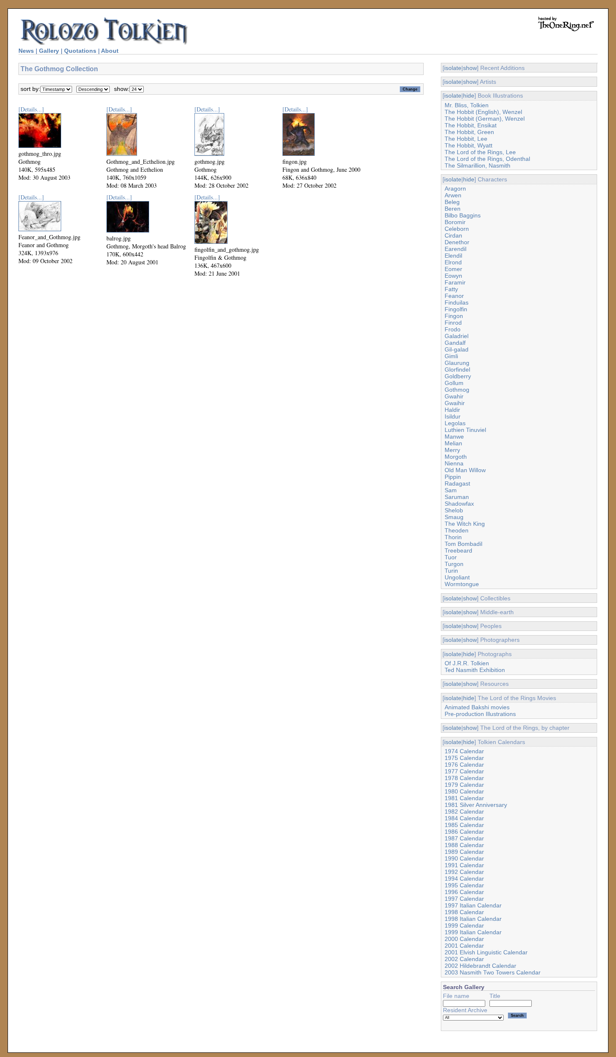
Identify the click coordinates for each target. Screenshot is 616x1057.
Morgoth (456, 456)
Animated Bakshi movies (477, 707)
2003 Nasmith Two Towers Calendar (493, 972)
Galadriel (456, 336)
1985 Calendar (464, 825)
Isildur (453, 416)
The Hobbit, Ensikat (471, 125)
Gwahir (454, 396)
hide (468, 95)
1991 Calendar (464, 865)
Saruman (457, 497)
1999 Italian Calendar (473, 932)
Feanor (454, 295)
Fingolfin (456, 309)
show (470, 68)
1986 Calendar (464, 831)
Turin (451, 570)
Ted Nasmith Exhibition (475, 670)
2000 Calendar (464, 939)
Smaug (454, 517)
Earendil (455, 249)
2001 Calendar (464, 945)
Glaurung (457, 362)
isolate (452, 68)
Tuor (451, 557)
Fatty (451, 289)
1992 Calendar (464, 871)
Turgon (454, 564)
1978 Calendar (464, 778)
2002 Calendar (464, 959)
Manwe (454, 436)
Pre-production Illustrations (480, 714)
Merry (452, 450)
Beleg (452, 202)
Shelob (454, 510)
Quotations (80, 50)
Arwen (453, 195)
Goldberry (458, 376)
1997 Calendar (464, 898)
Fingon (454, 316)
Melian (453, 443)
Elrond (453, 262)
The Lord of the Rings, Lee (480, 152)
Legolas (455, 423)
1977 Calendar (464, 771)
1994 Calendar (464, 878)
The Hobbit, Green (469, 132)
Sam (451, 490)
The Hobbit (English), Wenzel (483, 112)
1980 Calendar (464, 791)
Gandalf (455, 342)
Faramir (455, 282)
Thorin (453, 537)
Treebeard (458, 550)
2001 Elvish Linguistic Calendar (486, 952)
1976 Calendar (464, 764)
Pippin (453, 476)
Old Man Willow (465, 470)
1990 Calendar (464, 858)
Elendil (453, 255)
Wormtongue (462, 584)
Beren (453, 208)
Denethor (457, 242)
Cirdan (453, 235)
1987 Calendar (464, 838)
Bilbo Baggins (463, 215)
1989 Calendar (464, 851)
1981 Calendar (464, 798)
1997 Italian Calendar (473, 905)
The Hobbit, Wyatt (468, 145)
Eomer (453, 269)
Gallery (49, 50)
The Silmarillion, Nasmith (477, 165)
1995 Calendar (464, 885)
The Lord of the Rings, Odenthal (487, 158)
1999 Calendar (464, 925)
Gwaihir (455, 403)
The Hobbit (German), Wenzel (485, 118)
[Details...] (31, 109)
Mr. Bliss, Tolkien (467, 105)
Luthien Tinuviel (465, 429)
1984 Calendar (464, 818)
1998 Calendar (464, 912)
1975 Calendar (464, 758)
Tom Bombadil (463, 543)
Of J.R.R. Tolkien (467, 663)
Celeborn (457, 228)
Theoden (456, 530)
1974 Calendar (464, 751)
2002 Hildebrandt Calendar (480, 965)
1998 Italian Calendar (473, 918)
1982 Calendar (464, 811)
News (26, 50)
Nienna (454, 463)
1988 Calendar (464, 845)
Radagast (457, 483)
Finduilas (456, 302)
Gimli (451, 356)
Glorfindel (457, 369)
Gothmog (457, 389)
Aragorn (455, 188)
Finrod (453, 322)
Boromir (455, 222)
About (110, 50)
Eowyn (453, 275)
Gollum (454, 383)
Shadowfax (459, 503)
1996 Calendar (464, 892)
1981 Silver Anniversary (476, 804)
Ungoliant (457, 577)
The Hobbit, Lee (466, 138)
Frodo (453, 329)
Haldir (452, 409)
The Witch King (465, 523)
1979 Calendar (464, 784)
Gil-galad (456, 349)
